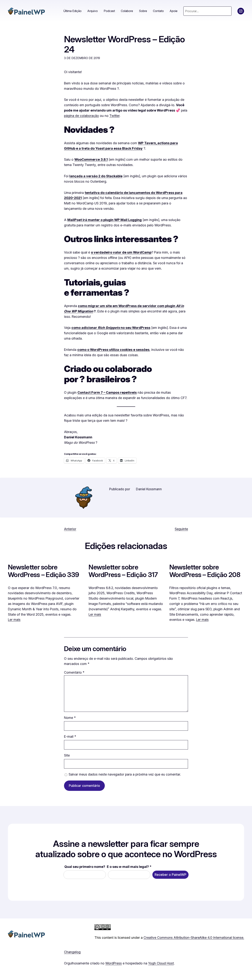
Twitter (114, 116)
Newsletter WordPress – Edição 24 (124, 44)
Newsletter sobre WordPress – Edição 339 (43, 571)
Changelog (72, 952)
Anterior (70, 529)
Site (67, 755)
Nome (70, 718)
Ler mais (14, 620)
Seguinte (181, 529)
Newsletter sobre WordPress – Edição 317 (123, 571)
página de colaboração (81, 116)
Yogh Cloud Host (161, 963)
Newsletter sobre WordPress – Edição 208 (204, 571)
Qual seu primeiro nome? (84, 867)
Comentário (74, 672)
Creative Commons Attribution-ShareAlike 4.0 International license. (194, 938)
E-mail (70, 736)
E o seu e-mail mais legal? (129, 867)
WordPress (113, 963)
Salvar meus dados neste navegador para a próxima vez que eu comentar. (125, 774)
